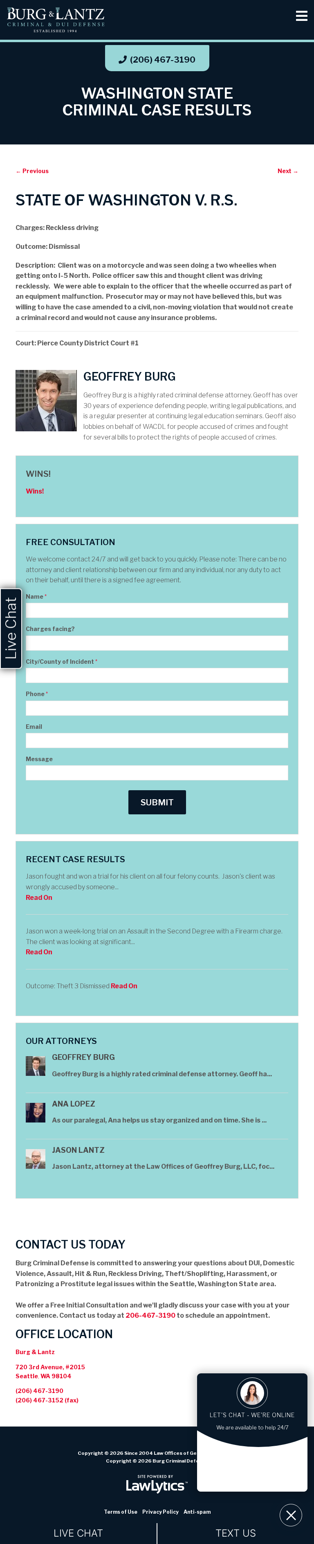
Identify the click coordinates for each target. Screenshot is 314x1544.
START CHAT (252, 1461)
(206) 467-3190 (162, 60)
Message (39, 758)
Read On (39, 898)
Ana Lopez (73, 1104)
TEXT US (235, 1533)
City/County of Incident (61, 661)
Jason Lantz (78, 1150)
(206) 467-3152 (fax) (47, 1400)
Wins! (38, 474)
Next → (288, 170)
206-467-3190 (150, 1315)
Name (36, 596)
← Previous (32, 170)
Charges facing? (50, 628)
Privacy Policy (160, 1512)
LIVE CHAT (78, 1533)
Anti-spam (197, 1512)
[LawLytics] (157, 1484)
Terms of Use (120, 1512)
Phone (37, 693)
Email (34, 726)
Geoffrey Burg (83, 1057)
